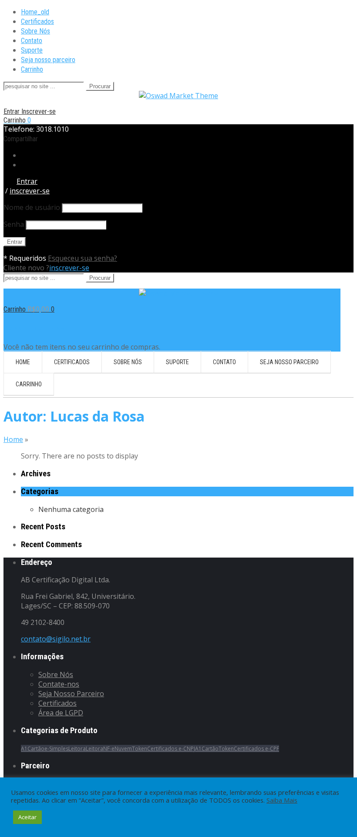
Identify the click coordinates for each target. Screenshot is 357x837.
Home (13, 439)
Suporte (32, 50)
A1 (24, 748)
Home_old (35, 12)
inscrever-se (69, 267)
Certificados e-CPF (256, 748)
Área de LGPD (60, 712)
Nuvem (123, 748)
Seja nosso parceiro (48, 60)
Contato (31, 41)
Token (139, 748)
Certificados (37, 21)
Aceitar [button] (27, 817)
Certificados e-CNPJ (171, 748)
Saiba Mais (281, 800)
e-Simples (56, 748)
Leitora (77, 748)
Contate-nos (58, 684)
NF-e (109, 748)
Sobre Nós (35, 31)
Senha (13, 224)
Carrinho (32, 69)
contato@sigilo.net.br (56, 639)
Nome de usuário (31, 207)
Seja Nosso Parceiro (71, 693)
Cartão (35, 748)
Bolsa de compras (33, 327)
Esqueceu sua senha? (82, 258)
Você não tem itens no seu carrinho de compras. (81, 347)
